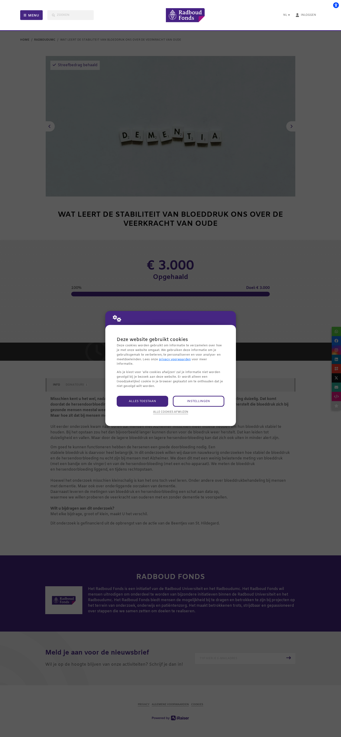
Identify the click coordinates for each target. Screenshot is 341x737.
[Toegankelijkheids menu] (336, 5)
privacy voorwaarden (175, 359)
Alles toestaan (142, 401)
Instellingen (198, 401)
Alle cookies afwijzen (170, 412)
